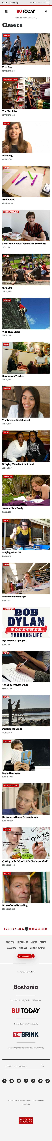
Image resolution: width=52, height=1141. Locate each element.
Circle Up (7, 288)
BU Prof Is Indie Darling (15, 905)
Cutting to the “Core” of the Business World (25, 861)
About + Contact (37, 948)
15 (20, 928)
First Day (7, 67)
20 (36, 928)
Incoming (7, 156)
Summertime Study (12, 508)
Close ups (11, 948)
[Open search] (46, 11)
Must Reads (22, 942)
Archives (23, 948)
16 (23, 928)
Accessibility (26, 1104)
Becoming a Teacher (13, 376)
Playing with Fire (11, 552)
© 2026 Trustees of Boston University (19, 1100)
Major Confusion (11, 773)
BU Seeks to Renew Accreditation (20, 817)
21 (39, 928)
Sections (10, 942)
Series (43, 942)
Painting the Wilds (12, 729)
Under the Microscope (14, 597)
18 (30, 928)
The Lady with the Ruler (15, 685)
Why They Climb (11, 332)
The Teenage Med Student (16, 420)
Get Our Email (24, 956)
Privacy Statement (38, 1100)
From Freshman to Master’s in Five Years (24, 244)
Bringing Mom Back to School (18, 464)
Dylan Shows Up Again (14, 641)
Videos (34, 942)
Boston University (10, 2)
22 (43, 928)
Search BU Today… (16, 1066)
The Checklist (9, 111)
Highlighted (8, 200)
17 (26, 928)
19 (33, 928)
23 (46, 928)
